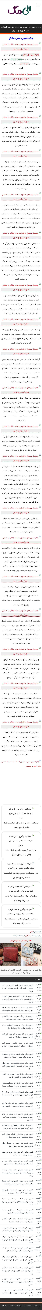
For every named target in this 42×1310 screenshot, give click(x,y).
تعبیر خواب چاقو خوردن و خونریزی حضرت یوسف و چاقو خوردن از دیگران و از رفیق (17, 1056)
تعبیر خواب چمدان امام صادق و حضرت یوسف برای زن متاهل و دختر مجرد (17, 1211)
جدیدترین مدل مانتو (31, 54)
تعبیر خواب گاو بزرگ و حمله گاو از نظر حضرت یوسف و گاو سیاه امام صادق (17, 1249)
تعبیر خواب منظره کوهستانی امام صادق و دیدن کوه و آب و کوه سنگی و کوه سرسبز (17, 1127)
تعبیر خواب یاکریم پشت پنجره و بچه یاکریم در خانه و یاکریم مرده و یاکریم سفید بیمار (17, 1172)
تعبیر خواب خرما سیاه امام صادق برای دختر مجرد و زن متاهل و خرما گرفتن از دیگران (17, 1259)
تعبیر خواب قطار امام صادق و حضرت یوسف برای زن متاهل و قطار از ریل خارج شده (17, 1201)
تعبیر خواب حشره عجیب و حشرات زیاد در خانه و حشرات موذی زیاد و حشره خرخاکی (17, 1229)
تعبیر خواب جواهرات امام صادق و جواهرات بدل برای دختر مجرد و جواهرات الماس (17, 1281)
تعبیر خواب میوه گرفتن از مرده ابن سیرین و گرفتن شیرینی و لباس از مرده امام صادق (17, 1084)
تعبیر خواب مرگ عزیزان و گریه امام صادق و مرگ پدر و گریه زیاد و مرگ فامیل (17, 1027)
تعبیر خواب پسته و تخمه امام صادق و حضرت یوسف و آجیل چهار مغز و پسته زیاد (17, 1270)
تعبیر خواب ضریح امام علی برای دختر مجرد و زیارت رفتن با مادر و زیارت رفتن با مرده (17, 988)
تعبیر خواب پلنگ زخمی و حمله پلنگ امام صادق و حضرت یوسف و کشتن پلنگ (17, 1018)
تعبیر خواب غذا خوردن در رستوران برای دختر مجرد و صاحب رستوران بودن (17, 1145)
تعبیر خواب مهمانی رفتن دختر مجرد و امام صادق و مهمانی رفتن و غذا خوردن (17, 1162)
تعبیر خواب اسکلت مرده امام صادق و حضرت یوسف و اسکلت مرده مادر (17, 1220)
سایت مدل (24, 63)
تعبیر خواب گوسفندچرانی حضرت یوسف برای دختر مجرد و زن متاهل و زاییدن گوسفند (17, 1292)
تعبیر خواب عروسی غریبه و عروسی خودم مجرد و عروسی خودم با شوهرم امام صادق (17, 1009)
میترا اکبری (28, 936)
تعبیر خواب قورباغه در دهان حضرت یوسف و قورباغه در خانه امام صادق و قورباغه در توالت (17, 999)
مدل (31, 931)
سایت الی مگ (16, 59)
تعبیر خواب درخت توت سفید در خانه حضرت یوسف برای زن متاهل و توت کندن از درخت (17, 1117)
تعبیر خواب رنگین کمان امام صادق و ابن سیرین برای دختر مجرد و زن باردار (17, 1191)
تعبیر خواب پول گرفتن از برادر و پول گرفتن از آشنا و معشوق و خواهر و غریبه (17, 1076)
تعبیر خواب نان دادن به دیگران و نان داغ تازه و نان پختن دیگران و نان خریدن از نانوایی (17, 1095)
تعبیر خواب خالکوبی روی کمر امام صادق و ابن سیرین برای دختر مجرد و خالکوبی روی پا (17, 1106)
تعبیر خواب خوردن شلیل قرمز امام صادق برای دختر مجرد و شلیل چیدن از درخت (17, 1182)
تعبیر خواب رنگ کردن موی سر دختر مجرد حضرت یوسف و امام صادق (17, 1153)
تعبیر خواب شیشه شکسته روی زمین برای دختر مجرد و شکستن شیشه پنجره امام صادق (17, 1066)
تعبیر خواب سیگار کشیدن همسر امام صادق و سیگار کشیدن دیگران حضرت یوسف (17, 1046)
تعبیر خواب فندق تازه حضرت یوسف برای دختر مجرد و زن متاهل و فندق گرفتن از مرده (17, 1239)
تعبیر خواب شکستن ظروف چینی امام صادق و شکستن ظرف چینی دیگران (17, 1136)
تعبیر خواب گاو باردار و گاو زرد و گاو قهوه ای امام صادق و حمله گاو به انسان (17, 1036)
